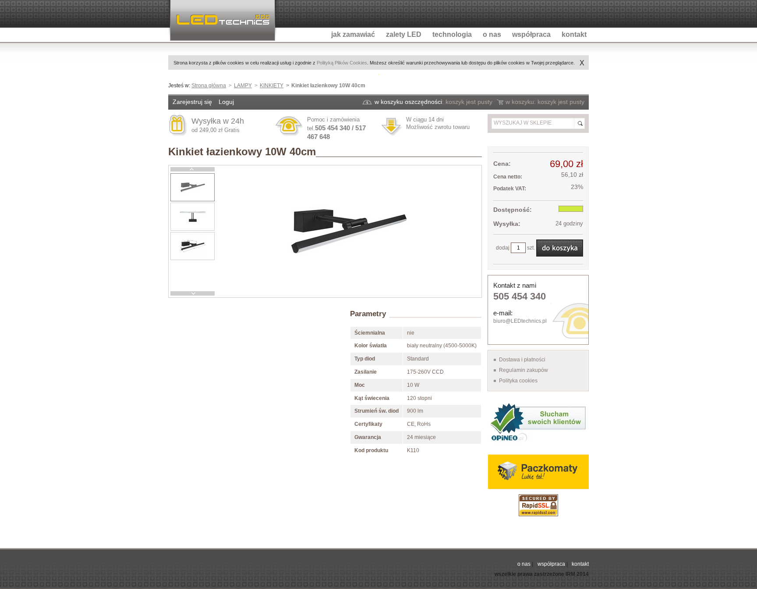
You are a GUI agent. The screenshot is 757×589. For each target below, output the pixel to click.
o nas (524, 564)
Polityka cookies (518, 381)
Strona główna (208, 85)
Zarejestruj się (192, 101)
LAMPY (243, 85)
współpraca (551, 564)
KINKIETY (271, 85)
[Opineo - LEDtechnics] (538, 421)
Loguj (226, 101)
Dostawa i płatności (522, 360)
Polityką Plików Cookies (342, 62)
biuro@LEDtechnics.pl (520, 321)
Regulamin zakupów (523, 370)
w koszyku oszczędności (408, 101)
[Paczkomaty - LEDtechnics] (538, 471)
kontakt (580, 564)
